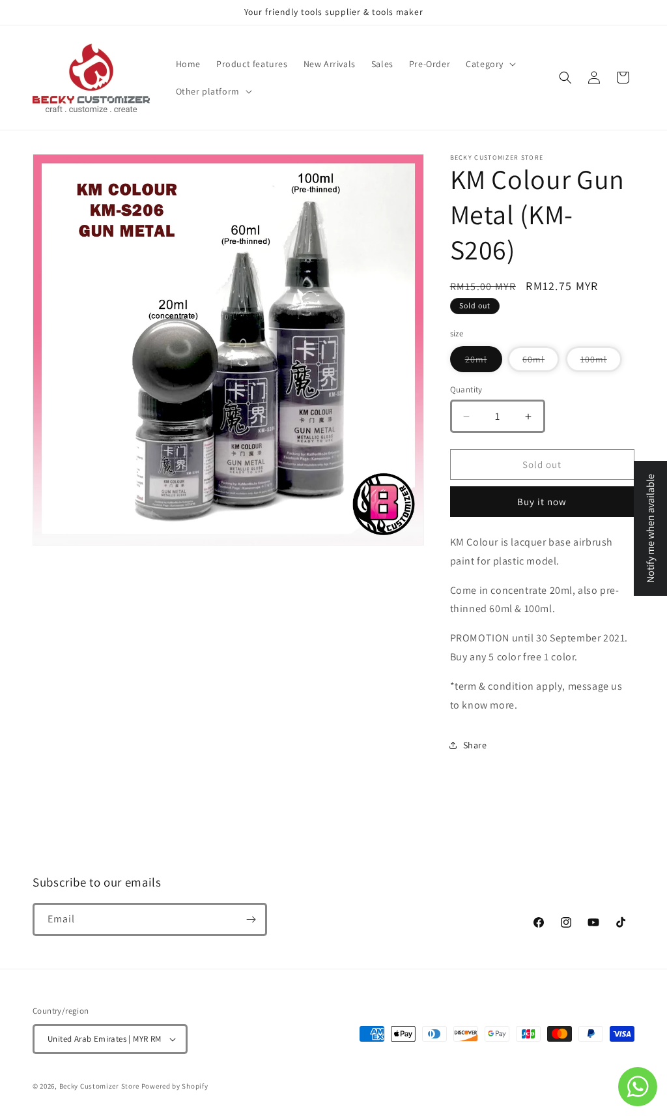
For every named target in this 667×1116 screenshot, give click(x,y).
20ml (483, 362)
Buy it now (542, 501)
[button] (489, 64)
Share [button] (475, 745)
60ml (541, 362)
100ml (601, 362)
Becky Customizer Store (99, 1086)
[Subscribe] (250, 919)
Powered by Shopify (174, 1086)
